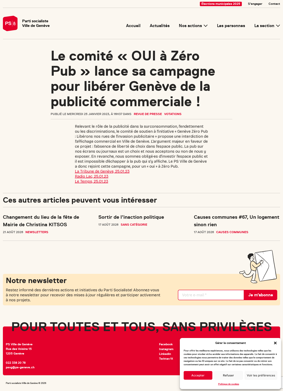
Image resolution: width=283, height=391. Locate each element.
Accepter (197, 375)
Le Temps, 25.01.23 (91, 181)
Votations (173, 114)
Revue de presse (148, 114)
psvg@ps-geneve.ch (20, 367)
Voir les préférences (261, 375)
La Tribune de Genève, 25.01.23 (102, 171)
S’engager (255, 4)
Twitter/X (166, 358)
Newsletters (36, 232)
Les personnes (231, 25)
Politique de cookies (228, 384)
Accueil (133, 25)
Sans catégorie (134, 224)
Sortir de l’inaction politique (131, 217)
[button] (275, 343)
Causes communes (232, 232)
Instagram (166, 349)
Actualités (160, 25)
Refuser (228, 375)
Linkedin (165, 354)
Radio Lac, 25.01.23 (91, 176)
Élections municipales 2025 (220, 4)
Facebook (166, 344)
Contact (274, 4)
